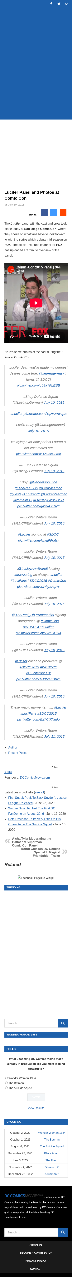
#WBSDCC (55, 500)
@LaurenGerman (54, 494)
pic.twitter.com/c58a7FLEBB (38, 385)
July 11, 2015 (54, 736)
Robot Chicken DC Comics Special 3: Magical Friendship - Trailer (40, 852)
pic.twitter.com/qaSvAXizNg (38, 506)
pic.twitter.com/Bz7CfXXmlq (38, 719)
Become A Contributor (36, 1252)
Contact (36, 1268)
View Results (36, 1108)
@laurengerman (51, 373)
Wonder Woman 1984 (22, 1078)
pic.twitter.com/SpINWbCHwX (38, 633)
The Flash (52, 1160)
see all (39, 792)
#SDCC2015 (37, 581)
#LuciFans (19, 581)
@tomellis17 (22, 500)
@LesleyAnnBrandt (25, 494)
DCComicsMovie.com (35, 777)
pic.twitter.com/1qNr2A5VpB (45, 414)
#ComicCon (57, 581)
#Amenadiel (45, 615)
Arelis (8, 772)
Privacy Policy (36, 1260)
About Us (36, 1244)
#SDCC (53, 534)
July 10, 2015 (54, 402)
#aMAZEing (23, 575)
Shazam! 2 (52, 1167)
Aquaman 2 (52, 1174)
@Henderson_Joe (43, 482)
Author (12, 747)
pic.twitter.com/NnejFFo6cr (38, 540)
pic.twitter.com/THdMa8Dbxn (38, 679)
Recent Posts (17, 752)
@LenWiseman (50, 488)
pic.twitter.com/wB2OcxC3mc (38, 454)
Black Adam (51, 1153)
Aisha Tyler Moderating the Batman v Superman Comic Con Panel (31, 842)
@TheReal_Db (26, 488)
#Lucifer (16, 414)
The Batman (16, 1083)
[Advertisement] (36, 78)
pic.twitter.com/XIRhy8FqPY (38, 587)
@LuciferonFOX (38, 673)
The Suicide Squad (20, 1088)
